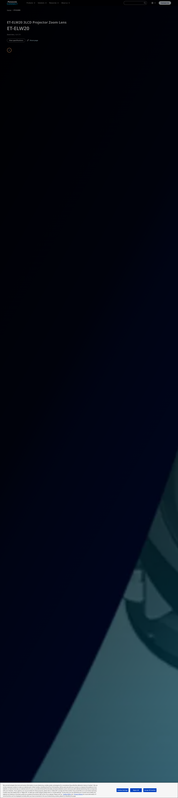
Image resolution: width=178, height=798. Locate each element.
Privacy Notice (78, 794)
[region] (89, 790)
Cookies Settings (122, 790)
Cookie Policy (67, 794)
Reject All (136, 790)
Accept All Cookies (149, 790)
